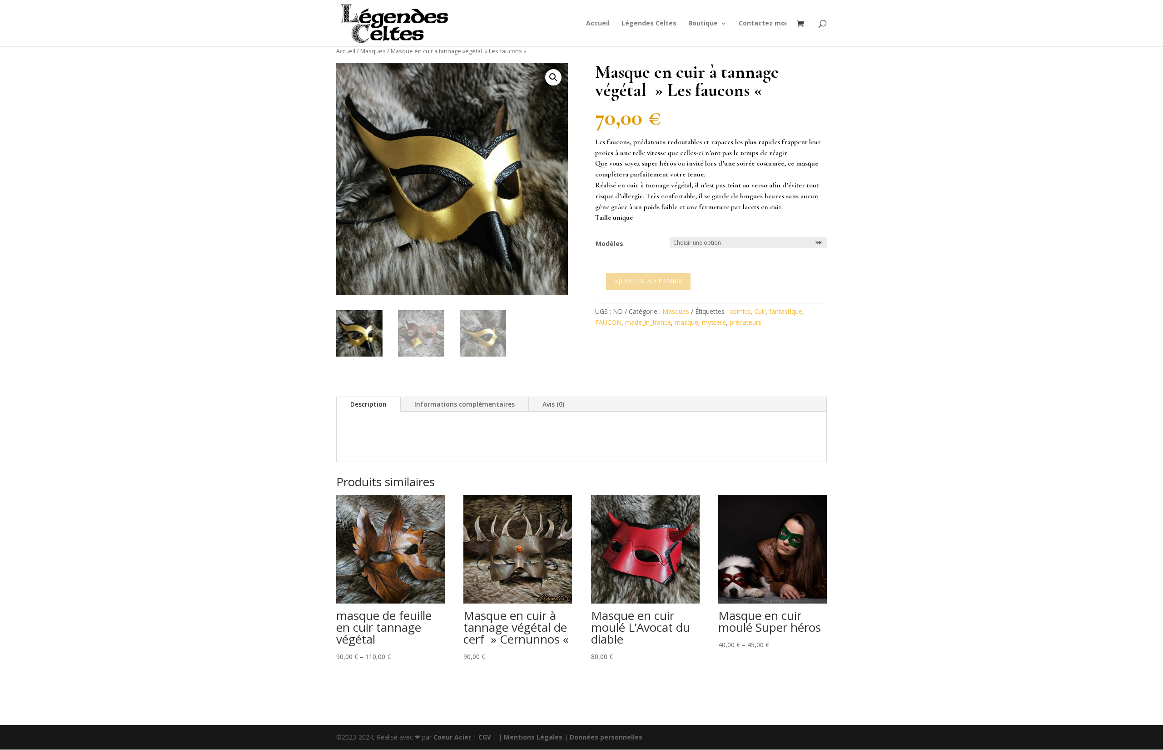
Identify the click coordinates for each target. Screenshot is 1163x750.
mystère (714, 322)
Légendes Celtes (648, 23)
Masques (373, 51)
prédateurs (745, 322)
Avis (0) (553, 404)
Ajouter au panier (648, 281)
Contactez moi (763, 23)
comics (740, 311)
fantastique (785, 311)
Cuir (759, 311)
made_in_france (648, 322)
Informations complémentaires (464, 404)
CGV (484, 737)
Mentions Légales (533, 737)
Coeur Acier (453, 737)
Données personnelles (606, 737)
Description (368, 404)
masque (686, 322)
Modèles (609, 243)
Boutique (703, 23)
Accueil (598, 23)
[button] (553, 77)
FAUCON (608, 322)
